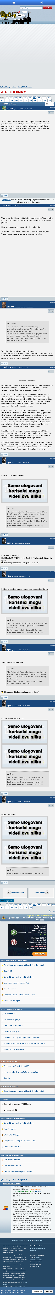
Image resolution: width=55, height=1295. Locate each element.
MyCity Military (5, 87)
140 (21, 100)
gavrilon (5, 367)
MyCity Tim (21, 1286)
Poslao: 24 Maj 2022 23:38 (22, 801)
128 (15, 98)
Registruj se (6, 200)
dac (3, 205)
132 (34, 98)
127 (11, 98)
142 (30, 100)
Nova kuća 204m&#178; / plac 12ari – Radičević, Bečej (24, 1043)
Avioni (14, 87)
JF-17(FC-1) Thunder (25, 87)
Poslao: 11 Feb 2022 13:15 (22, 462)
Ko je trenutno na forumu (12, 1184)
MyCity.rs (37, 1248)
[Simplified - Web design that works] (38, 1266)
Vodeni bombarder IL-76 (12, 1147)
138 (11, 100)
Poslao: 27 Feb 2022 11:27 (22, 705)
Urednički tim (38, 1240)
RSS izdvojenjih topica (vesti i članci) (18, 1172)
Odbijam (48, 1291)
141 (26, 100)
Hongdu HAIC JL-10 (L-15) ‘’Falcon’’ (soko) (20, 1141)
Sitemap (28, 1240)
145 (45, 100)
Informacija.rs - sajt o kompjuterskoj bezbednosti (22, 1037)
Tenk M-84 (8, 971)
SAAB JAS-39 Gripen (12, 1001)
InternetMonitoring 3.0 (12, 1032)
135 (49, 98)
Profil (5, 195)
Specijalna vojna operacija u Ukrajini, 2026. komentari (24, 965)
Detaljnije (38, 1191)
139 (16, 100)
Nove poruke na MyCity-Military (14, 960)
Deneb (10, 109)
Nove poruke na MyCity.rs (11, 1009)
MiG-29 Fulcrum (10, 989)
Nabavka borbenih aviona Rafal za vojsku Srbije (21, 1072)
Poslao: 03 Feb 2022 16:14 (20, 367)
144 (40, 100)
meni (14, 2)
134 (44, 98)
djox (9, 462)
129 (20, 98)
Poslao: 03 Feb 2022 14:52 (16, 205)
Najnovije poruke (17, 1240)
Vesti (31, 1248)
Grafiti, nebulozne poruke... (14, 1026)
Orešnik (7, 1078)
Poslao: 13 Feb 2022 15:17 (22, 576)
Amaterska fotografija (12, 1020)
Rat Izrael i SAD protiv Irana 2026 (16, 1066)
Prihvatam (38, 1291)
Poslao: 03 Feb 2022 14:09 (23, 109)
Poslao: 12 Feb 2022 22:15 (22, 543)
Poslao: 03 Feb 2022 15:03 (24, 307)
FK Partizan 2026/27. (12, 1014)
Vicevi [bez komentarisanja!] (14, 1049)
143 (35, 100)
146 (49, 100)
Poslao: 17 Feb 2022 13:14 (22, 650)
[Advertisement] (27, 56)
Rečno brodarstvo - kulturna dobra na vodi (19, 995)
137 (7, 100)
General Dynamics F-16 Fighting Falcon (18, 977)
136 (2, 100)
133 (39, 98)
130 (25, 98)
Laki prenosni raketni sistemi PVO (16, 983)
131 (30, 98)
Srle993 (10, 307)
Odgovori (8, 901)
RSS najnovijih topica (12, 1160)
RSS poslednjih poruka (12, 1166)
